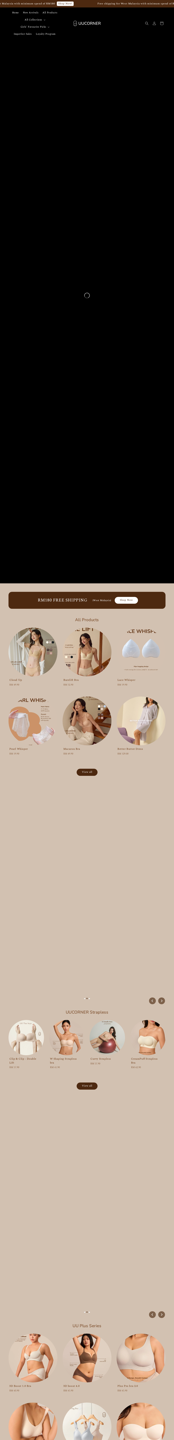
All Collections (33, 19)
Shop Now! (65, 4)
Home (15, 12)
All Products (49, 12)
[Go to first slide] (161, 1000)
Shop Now (126, 600)
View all (87, 772)
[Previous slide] (152, 1000)
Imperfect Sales (23, 34)
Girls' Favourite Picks (33, 26)
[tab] (84, 998)
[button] (147, 23)
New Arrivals (30, 12)
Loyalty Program (46, 34)
